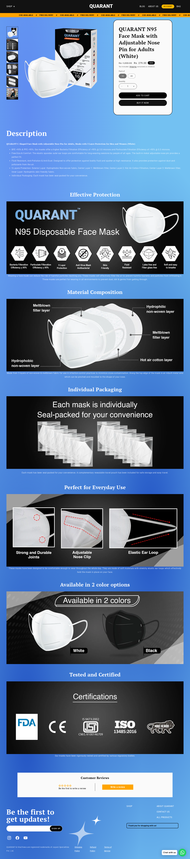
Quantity (122, 81)
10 (124, 76)
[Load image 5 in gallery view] (12, 81)
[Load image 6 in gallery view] (12, 94)
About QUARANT (165, 806)
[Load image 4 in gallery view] (12, 69)
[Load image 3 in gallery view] (12, 57)
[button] (12, 6)
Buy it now (143, 103)
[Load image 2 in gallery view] (12, 44)
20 (132, 76)
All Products (164, 817)
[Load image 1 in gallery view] (12, 32)
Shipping (133, 67)
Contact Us (163, 812)
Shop (129, 806)
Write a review (118, 787)
